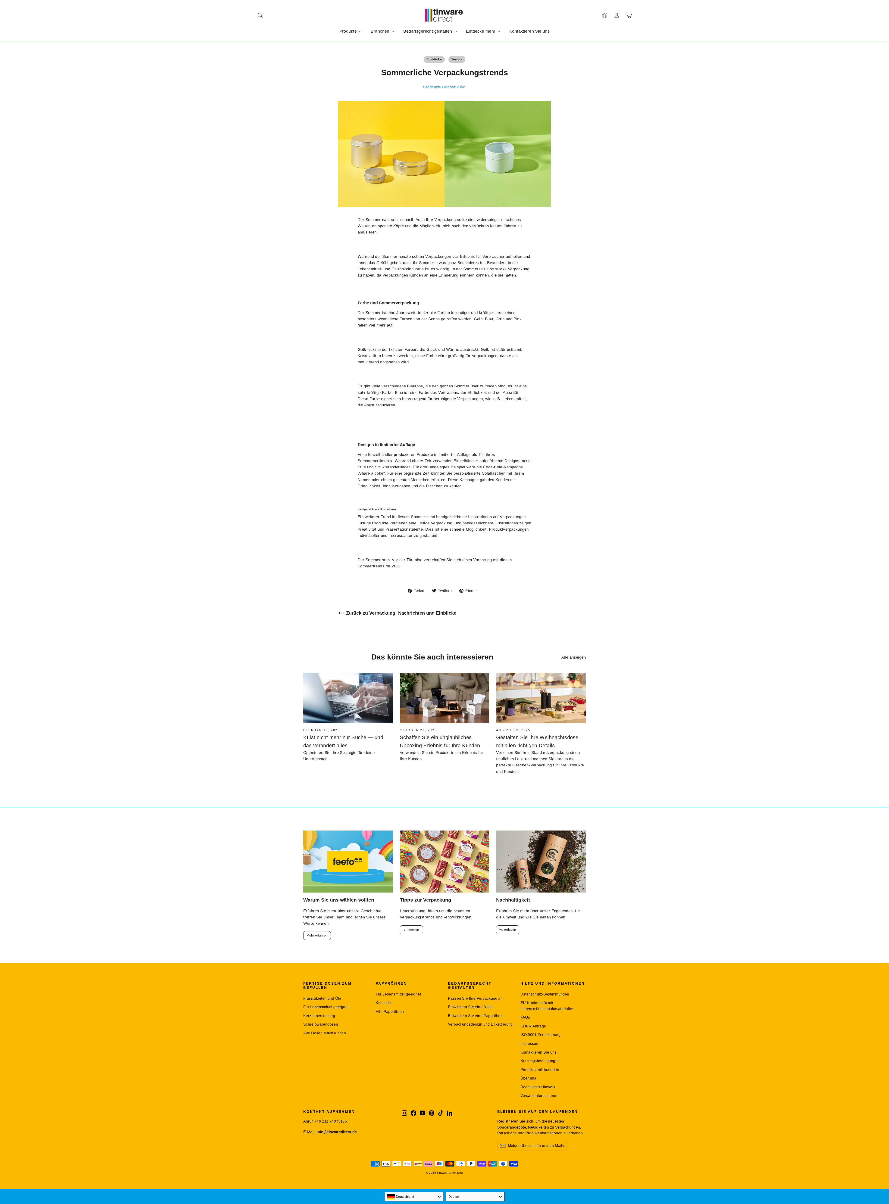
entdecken (411, 929)
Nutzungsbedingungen (540, 1061)
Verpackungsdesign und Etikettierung (480, 1024)
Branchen (381, 31)
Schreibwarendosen (320, 1024)
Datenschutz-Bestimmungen (544, 994)
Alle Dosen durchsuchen (324, 1033)
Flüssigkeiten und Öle (322, 998)
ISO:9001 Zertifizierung (540, 1035)
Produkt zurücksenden (539, 1070)
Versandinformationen (539, 1096)
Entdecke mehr (481, 31)
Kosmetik (384, 1003)
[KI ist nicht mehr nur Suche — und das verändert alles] (348, 698)
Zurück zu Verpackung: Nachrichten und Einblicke (401, 613)
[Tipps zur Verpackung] (444, 862)
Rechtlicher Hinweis (537, 1087)
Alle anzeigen (573, 657)
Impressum (529, 1043)
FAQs (525, 1017)
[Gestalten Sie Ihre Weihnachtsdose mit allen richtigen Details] (541, 698)
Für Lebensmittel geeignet (326, 1007)
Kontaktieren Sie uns (529, 31)
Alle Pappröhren (390, 1012)
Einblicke (434, 59)
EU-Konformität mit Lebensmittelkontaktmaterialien (547, 1006)
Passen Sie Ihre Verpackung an (475, 998)
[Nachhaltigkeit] (541, 862)
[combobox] (414, 1196)
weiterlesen (507, 929)
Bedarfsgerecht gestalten (428, 31)
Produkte (348, 31)
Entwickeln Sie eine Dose (470, 1007)
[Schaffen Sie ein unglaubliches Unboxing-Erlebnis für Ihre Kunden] (444, 698)
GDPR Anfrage (533, 1026)
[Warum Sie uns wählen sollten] (348, 862)
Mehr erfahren (317, 935)
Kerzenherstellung (319, 1016)
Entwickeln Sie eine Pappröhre (475, 1016)
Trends (457, 59)
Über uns (528, 1078)
